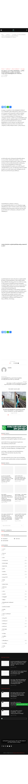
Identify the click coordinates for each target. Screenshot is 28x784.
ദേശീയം (3, 609)
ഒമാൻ (14, 568)
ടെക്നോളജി (14, 596)
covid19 (3, 549)
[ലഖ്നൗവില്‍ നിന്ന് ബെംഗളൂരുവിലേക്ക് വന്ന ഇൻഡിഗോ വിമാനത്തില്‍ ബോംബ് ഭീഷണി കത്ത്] (21, 470)
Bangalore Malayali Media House (19, 752)
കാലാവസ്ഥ (14, 574)
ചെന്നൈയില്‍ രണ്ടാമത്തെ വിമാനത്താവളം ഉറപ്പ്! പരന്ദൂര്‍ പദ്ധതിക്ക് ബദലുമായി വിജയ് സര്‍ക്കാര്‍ (20, 517)
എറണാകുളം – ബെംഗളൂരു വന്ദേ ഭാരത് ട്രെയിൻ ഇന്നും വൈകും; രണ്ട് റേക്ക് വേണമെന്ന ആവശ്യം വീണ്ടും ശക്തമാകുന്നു (12, 453)
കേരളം (3, 579)
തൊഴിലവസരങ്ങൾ (14, 606)
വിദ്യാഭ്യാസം (14, 640)
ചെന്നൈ (14, 594)
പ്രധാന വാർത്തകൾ (15, 68)
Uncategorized (14, 560)
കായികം (14, 571)
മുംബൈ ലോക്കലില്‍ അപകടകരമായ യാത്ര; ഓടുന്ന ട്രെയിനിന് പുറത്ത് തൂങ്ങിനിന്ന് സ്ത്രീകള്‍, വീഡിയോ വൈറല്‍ (7, 478)
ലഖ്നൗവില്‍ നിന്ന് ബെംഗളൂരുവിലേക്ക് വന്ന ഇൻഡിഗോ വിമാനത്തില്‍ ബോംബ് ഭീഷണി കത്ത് (20, 477)
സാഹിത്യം (14, 643)
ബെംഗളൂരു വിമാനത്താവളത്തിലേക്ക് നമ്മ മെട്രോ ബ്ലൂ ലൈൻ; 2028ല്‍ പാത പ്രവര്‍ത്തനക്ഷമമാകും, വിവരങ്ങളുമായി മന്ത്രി (7, 497)
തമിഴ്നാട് (14, 599)
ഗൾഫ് (14, 591)
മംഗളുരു (14, 633)
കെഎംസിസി (14, 577)
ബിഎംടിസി (14, 618)
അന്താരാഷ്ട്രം (14, 563)
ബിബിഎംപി (14, 623)
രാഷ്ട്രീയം (4, 636)
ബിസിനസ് (14, 626)
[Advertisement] (14, 14)
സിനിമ (3, 646)
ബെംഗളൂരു (23, 68)
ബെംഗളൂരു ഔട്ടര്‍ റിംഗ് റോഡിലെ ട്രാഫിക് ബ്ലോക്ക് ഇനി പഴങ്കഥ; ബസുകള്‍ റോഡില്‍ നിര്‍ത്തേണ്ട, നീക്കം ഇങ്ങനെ (17, 694)
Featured (8, 34)
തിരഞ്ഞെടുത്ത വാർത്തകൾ (7, 602)
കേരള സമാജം (14, 584)
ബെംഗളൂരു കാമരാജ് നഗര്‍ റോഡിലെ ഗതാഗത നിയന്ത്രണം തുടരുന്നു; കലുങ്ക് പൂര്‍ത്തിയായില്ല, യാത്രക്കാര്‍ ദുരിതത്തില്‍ (7, 517)
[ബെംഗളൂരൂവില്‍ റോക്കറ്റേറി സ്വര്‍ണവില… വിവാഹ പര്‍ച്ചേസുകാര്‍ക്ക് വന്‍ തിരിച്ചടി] (5, 712)
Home (2, 34)
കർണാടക (8, 68)
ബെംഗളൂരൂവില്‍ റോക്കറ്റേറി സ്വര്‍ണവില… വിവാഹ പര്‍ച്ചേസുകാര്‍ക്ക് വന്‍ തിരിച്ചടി (16, 712)
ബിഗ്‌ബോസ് (14, 620)
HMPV (14, 557)
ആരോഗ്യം (14, 566)
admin (6, 75)
